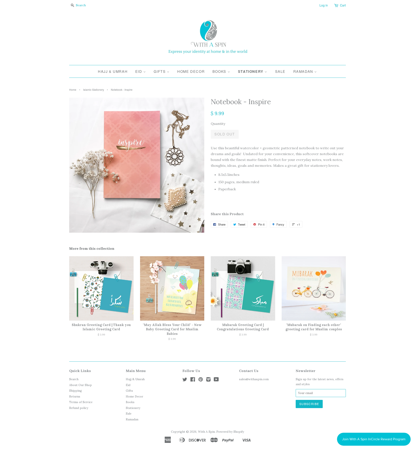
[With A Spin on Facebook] (192, 380)
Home (72, 89)
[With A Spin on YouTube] (216, 380)
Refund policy (78, 408)
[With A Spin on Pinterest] (200, 380)
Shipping (75, 391)
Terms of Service (81, 402)
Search (73, 379)
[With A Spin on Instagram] (208, 380)
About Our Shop (80, 385)
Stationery (251, 71)
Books (220, 71)
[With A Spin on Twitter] (184, 380)
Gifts (160, 71)
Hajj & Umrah (113, 71)
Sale (280, 71)
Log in (323, 5)
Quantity (218, 123)
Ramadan (303, 71)
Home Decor (191, 71)
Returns (74, 396)
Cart (343, 5)
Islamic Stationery (93, 89)
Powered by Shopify (230, 432)
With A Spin (206, 432)
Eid (139, 71)
